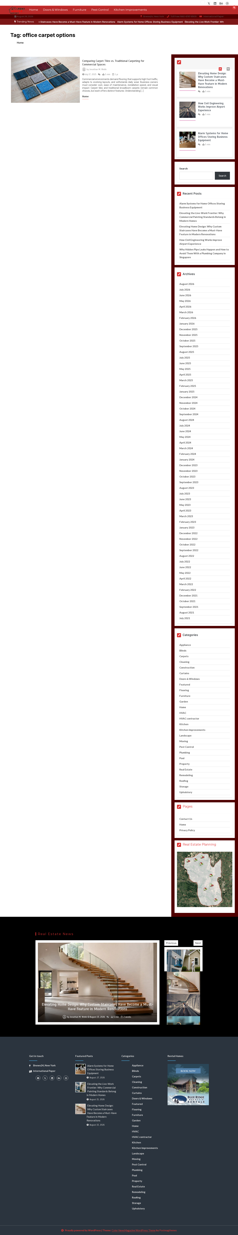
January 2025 (186, 391)
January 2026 (186, 323)
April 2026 (185, 306)
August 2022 (186, 555)
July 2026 (184, 289)
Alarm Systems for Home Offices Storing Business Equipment (109, 21)
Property (184, 763)
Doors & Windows (55, 9)
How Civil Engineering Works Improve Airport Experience (211, 107)
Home (33, 9)
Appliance (185, 644)
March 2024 (186, 448)
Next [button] (198, 943)
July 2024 (184, 425)
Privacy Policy (187, 830)
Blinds (182, 650)
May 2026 (185, 300)
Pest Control (100, 9)
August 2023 (186, 487)
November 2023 (188, 470)
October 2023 (187, 476)
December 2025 (188, 329)
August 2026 (186, 283)
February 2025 (187, 385)
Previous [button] (171, 943)
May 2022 (185, 572)
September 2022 (188, 550)
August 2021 (186, 612)
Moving (183, 741)
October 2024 (187, 408)
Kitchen (183, 724)
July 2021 (184, 618)
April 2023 (185, 510)
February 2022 (187, 589)
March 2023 (186, 516)
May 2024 (185, 436)
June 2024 (185, 431)
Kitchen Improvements (130, 9)
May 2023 (185, 504)
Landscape (185, 735)
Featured (184, 684)
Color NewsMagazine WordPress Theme (134, 1230)
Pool (181, 758)
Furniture (79, 9)
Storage (183, 786)
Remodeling (186, 775)
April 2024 (185, 442)
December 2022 (188, 533)
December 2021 (188, 595)
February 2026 (187, 317)
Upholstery (185, 792)
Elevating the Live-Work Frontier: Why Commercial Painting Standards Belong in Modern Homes (202, 217)
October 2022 (187, 544)
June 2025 (185, 363)
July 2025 (184, 357)
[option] (109, 21)
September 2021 (188, 606)
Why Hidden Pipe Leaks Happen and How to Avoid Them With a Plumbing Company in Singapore (204, 253)
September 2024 (188, 414)
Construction (187, 667)
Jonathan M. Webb (98, 69)
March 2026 (186, 312)
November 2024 (188, 402)
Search (183, 168)
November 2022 (188, 538)
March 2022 (186, 584)
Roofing (183, 780)
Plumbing (184, 752)
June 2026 (185, 295)
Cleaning (184, 661)
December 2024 (188, 397)
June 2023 (185, 499)
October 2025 (187, 340)
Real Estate (185, 769)
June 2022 (185, 567)
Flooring (184, 690)
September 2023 (188, 482)
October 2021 (187, 601)
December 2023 (188, 465)
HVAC (182, 712)
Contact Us (185, 818)
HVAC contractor (189, 718)
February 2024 (187, 453)
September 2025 (188, 346)
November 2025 (188, 334)
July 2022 (184, 561)
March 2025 (186, 380)
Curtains (184, 673)
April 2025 (185, 374)
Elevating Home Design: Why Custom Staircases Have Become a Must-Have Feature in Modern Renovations (212, 80)
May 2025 (185, 368)
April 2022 (185, 578)
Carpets (183, 656)
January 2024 (186, 459)
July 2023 (184, 493)
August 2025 (186, 351)
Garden (183, 701)
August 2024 (186, 419)
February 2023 (187, 521)
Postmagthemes (168, 1230)
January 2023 (186, 527)
